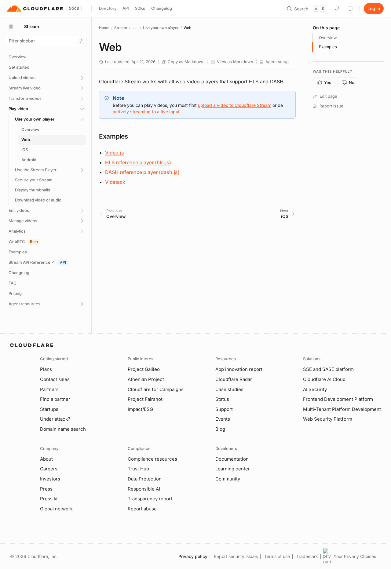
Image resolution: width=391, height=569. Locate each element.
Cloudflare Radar (233, 379)
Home (104, 27)
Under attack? (55, 419)
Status (222, 399)
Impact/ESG (140, 409)
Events (222, 419)
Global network (56, 509)
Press (46, 489)
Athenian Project (146, 379)
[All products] (11, 26)
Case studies (229, 389)
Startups (49, 409)
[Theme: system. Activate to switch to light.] (350, 8)
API (125, 8)
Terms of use (277, 556)
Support (224, 409)
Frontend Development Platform (338, 399)
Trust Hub (138, 469)
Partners (49, 389)
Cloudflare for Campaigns (156, 389)
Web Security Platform (327, 419)
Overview (328, 37)
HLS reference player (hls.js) (138, 162)
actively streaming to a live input (146, 111)
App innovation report (238, 369)
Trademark (307, 556)
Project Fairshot (145, 399)
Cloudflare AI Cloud (324, 379)
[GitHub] (337, 8)
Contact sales (55, 379)
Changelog (161, 8)
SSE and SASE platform (328, 369)
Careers (48, 469)
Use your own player (161, 27)
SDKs (140, 8)
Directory (107, 8)
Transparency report (150, 499)
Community (227, 479)
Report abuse (142, 509)
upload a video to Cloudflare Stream (234, 105)
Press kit (49, 499)
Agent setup (277, 61)
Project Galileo (144, 369)
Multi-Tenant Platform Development (342, 409)
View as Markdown (235, 61)
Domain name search (63, 429)
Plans (46, 369)
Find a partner (55, 399)
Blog (220, 429)
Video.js (114, 153)
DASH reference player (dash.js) (142, 172)
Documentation (232, 459)
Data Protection (145, 479)
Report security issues (236, 556)
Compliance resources (152, 459)
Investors (50, 479)
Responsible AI (144, 489)
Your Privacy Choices (355, 556)
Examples (328, 46)
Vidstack (115, 182)
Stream (120, 27)
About (46, 459)
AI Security (315, 389)
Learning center (232, 469)
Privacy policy (192, 556)
